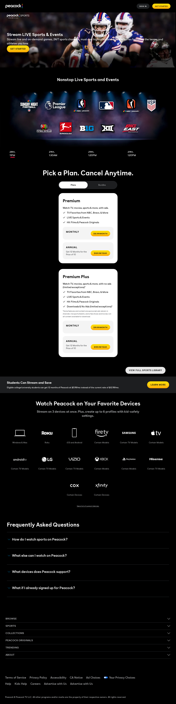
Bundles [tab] (102, 185)
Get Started (161, 6)
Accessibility (58, 677)
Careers (35, 683)
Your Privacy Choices (122, 677)
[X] (158, 685)
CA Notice (76, 677)
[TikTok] (158, 675)
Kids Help (21, 683)
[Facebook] (149, 675)
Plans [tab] (73, 185)
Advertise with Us (55, 683)
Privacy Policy (38, 677)
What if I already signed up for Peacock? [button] (43, 588)
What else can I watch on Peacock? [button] (39, 556)
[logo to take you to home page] (14, 6)
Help (8, 683)
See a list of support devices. (88, 506)
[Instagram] (149, 685)
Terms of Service (15, 677)
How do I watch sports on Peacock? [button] (40, 539)
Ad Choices (93, 677)
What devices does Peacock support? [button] (41, 572)
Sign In (143, 6)
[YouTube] (167, 675)
